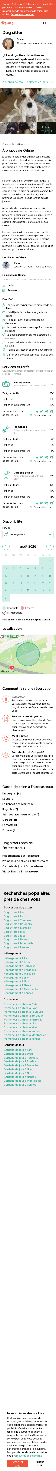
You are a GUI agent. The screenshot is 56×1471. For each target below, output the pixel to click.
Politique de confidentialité (28, 1455)
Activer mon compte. (22, 14)
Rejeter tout (39, 1463)
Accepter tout (17, 1463)
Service (6, 527)
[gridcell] (42, 561)
